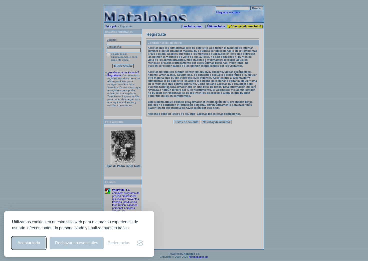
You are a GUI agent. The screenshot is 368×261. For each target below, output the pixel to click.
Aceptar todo (29, 243)
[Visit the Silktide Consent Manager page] (140, 243)
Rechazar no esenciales (76, 243)
